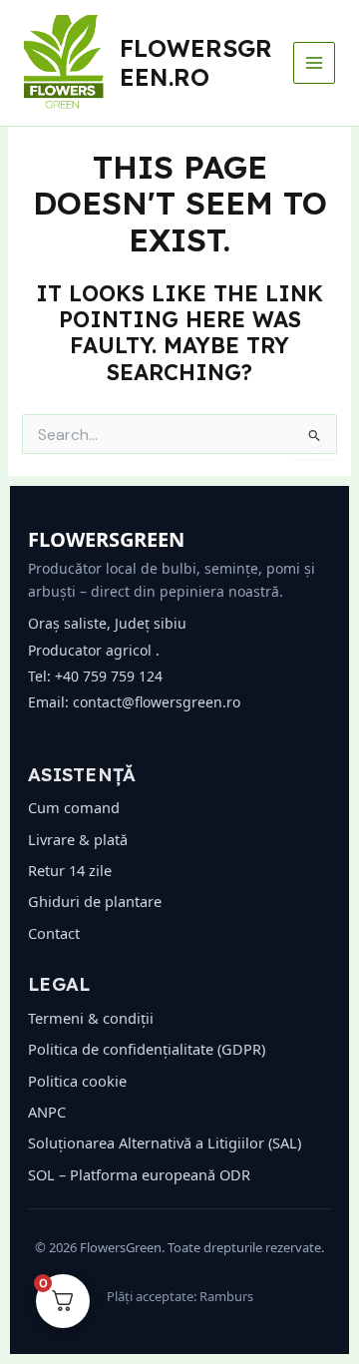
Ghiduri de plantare (95, 901)
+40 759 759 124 (109, 676)
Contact (54, 933)
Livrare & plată (78, 839)
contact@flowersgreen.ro (156, 701)
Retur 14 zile (70, 870)
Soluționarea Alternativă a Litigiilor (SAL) (164, 1142)
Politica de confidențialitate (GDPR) (146, 1049)
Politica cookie (77, 1081)
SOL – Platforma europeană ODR (139, 1174)
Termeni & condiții (91, 1018)
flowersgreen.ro (196, 62)
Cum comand (74, 807)
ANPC (47, 1112)
